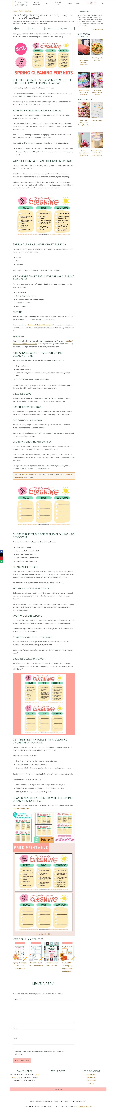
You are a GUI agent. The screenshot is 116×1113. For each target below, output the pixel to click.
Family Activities (36, 3)
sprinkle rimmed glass (21, 808)
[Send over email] (1, 561)
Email (15, 1038)
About (78, 3)
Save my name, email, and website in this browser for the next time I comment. (40, 1052)
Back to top (58, 1089)
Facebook (91, 1077)
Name (15, 1028)
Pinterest (91, 1080)
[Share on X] (1, 554)
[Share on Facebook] (1, 551)
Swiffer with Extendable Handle (39, 325)
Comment (17, 999)
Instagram (91, 1075)
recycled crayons (28, 474)
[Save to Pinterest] (1, 558)
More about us (98, 29)
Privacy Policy (85, 1107)
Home (15, 11)
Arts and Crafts (58, 3)
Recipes (69, 3)
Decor (47, 3)
